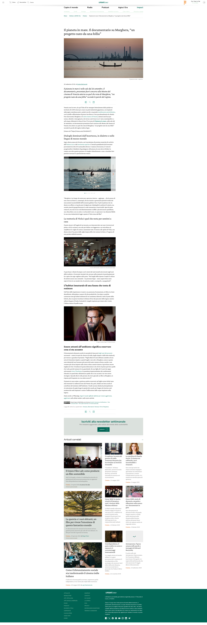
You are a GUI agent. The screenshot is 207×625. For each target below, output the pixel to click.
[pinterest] (113, 618)
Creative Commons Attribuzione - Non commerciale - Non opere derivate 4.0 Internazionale (90, 402)
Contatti (87, 595)
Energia (83, 11)
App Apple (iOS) (68, 598)
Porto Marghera (104, 407)
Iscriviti (102, 429)
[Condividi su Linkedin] (94, 102)
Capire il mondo (71, 7)
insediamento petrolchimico (106, 112)
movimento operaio (84, 144)
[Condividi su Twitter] (90, 102)
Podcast (105, 7)
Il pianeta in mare (100, 121)
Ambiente (66, 11)
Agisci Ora (123, 7)
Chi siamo (87, 598)
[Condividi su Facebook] (86, 102)
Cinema (68, 485)
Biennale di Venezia (93, 407)
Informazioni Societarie (92, 608)
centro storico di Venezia (90, 116)
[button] (113, 174)
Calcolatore (68, 613)
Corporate (67, 610)
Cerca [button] (32, 2)
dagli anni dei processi (105, 353)
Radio (89, 7)
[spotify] (116, 618)
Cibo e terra (126, 11)
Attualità (67, 593)
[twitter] (109, 618)
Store (14, 2)
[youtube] (119, 618)
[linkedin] (126, 618)
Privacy (86, 605)
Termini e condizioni (90, 610)
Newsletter (23, 2)
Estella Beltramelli (82, 84)
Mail (85, 603)
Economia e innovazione (97, 11)
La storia (87, 600)
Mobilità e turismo (113, 11)
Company (87, 593)
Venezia (85, 407)
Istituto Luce (70, 144)
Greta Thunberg (76, 371)
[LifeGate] (103, 2)
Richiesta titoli (68, 608)
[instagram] (123, 618)
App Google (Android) (70, 600)
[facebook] (106, 618)
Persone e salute (138, 11)
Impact (140, 7)
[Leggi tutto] (142, 439)
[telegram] (129, 618)
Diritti (75, 11)
